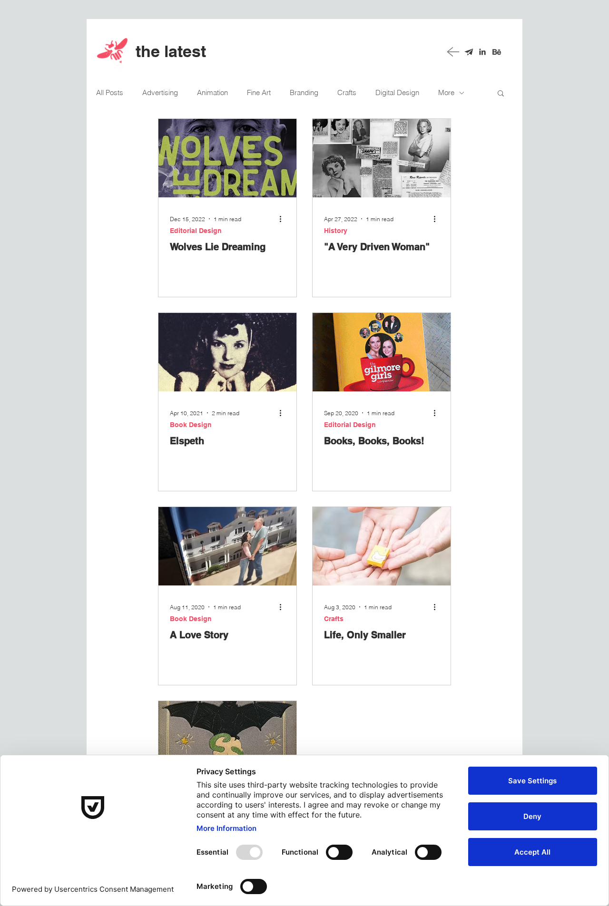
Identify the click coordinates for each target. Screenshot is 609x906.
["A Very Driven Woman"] (382, 158)
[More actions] (283, 218)
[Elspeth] (227, 352)
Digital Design (397, 92)
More (446, 92)
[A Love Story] (227, 546)
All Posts (109, 92)
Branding (304, 92)
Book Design (191, 425)
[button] (500, 94)
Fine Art (259, 92)
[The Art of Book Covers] (227, 740)
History (335, 230)
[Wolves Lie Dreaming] (227, 158)
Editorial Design (196, 230)
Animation (212, 92)
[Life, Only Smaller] (382, 546)
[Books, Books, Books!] (382, 352)
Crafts (346, 92)
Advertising (160, 92)
